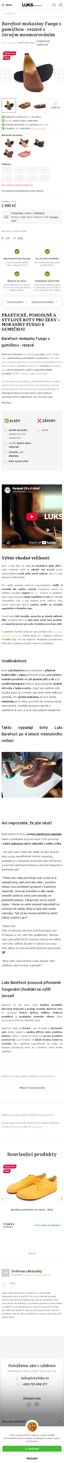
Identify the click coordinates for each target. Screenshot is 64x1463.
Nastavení (32, 1458)
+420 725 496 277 (34, 1384)
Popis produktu (15, 302)
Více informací (39, 128)
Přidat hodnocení (32, 1088)
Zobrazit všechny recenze (37, 1274)
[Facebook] (29, 1404)
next (61, 1198)
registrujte (37, 1126)
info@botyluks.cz (35, 1378)
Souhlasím (33, 1448)
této (36, 593)
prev (2, 1198)
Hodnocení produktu (43, 302)
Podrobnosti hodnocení (43, 42)
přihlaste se (16, 1126)
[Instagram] (37, 1404)
